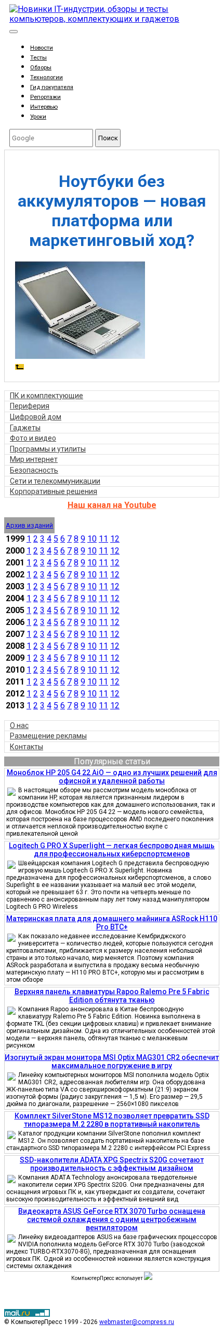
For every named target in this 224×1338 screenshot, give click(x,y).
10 (92, 539)
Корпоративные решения (53, 491)
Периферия (29, 406)
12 (115, 539)
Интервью (44, 107)
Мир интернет (34, 459)
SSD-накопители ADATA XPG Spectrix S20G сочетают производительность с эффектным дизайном (112, 1164)
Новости (41, 48)
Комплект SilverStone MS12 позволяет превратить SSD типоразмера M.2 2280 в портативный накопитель (112, 1120)
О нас (19, 725)
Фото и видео (33, 438)
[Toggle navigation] (13, 31)
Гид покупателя (51, 87)
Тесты (38, 57)
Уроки (38, 116)
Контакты (26, 747)
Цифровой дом (35, 417)
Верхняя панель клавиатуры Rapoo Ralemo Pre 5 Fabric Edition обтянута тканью (112, 995)
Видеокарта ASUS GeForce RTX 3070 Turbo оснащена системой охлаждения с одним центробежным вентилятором (111, 1219)
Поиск (108, 138)
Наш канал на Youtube (112, 505)
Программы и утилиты (48, 449)
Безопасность (34, 470)
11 (103, 539)
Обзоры (40, 67)
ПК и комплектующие (46, 395)
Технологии (46, 77)
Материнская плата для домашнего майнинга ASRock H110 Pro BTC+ (111, 922)
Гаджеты (25, 428)
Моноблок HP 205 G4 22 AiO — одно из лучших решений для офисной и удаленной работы (112, 776)
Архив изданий (29, 525)
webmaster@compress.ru (136, 1322)
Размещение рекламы (48, 736)
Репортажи (45, 97)
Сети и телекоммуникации (55, 481)
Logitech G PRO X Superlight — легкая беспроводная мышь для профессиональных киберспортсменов (112, 849)
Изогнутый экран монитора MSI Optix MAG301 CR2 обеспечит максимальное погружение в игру (112, 1061)
